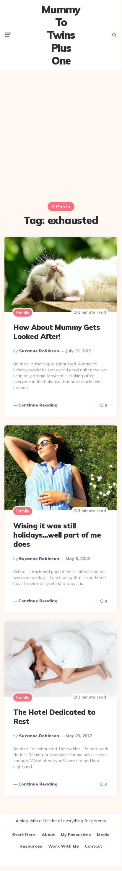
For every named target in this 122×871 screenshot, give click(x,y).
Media (103, 834)
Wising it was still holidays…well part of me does (57, 535)
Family (22, 312)
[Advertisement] (61, 135)
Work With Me (63, 846)
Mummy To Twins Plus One (61, 35)
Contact (93, 846)
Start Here (24, 834)
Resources (30, 846)
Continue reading (38, 405)
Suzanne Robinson (39, 351)
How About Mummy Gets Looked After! (56, 332)
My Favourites (76, 834)
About (48, 834)
